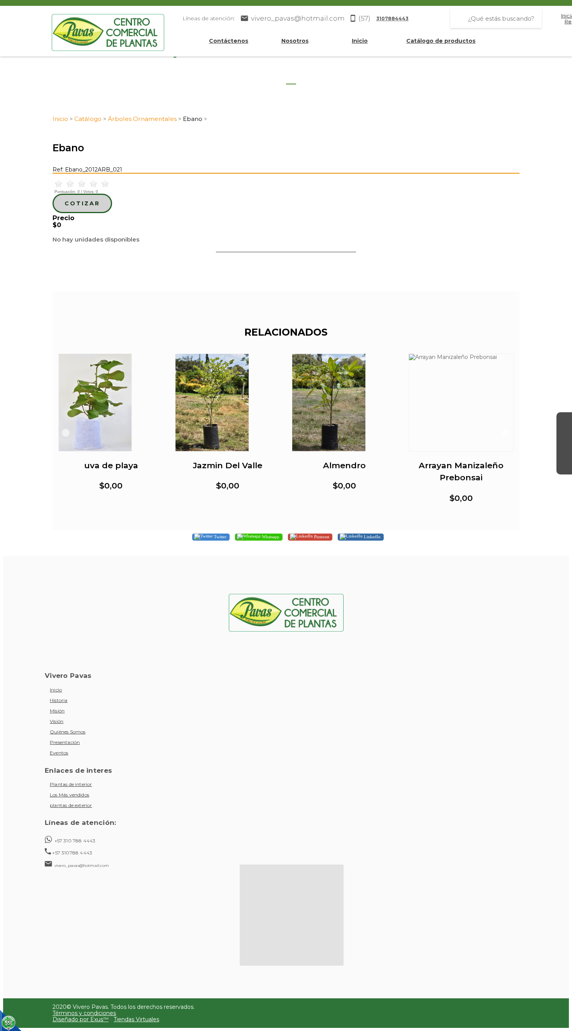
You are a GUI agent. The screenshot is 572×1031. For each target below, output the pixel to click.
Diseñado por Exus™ (81, 1019)
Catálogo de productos (440, 40)
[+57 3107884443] (564, 466)
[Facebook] (564, 420)
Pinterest (321, 536)
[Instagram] (564, 435)
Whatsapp (270, 536)
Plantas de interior (71, 784)
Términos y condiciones (84, 1013)
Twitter (219, 536)
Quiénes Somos (67, 732)
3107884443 (392, 18)
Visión (56, 721)
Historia (59, 700)
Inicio (360, 40)
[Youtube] (564, 451)
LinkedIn (372, 536)
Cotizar (82, 203)
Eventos (59, 753)
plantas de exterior (71, 805)
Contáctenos (228, 40)
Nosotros (295, 40)
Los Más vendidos (69, 795)
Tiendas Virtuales (136, 1019)
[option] (111, 427)
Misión (57, 711)
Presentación (65, 742)
